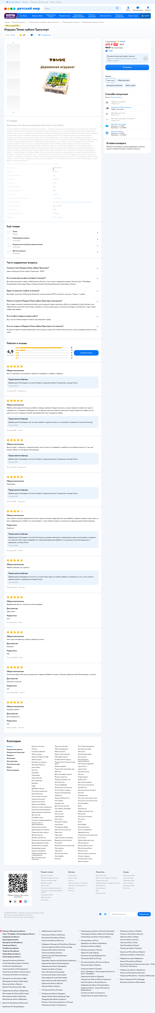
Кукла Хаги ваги (60, 782)
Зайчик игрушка (83, 861)
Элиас (80, 806)
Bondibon (35, 783)
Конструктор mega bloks (86, 764)
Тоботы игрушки (37, 754)
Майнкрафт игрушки (61, 757)
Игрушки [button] (10, 755)
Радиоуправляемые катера (40, 843)
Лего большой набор (85, 754)
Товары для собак (128, 880)
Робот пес (58, 771)
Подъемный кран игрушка (40, 832)
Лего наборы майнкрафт (63, 808)
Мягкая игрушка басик (85, 848)
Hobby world (82, 779)
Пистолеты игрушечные (39, 791)
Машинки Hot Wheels (39, 804)
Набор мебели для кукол (86, 840)
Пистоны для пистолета (39, 796)
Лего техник (59, 819)
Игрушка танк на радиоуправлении (37, 823)
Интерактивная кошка (85, 859)
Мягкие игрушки (83, 843)
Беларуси (31, 917)
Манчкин (81, 774)
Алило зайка (36, 767)
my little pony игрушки (39, 762)
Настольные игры (83, 771)
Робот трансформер (61, 749)
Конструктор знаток (61, 853)
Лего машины (82, 757)
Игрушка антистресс (61, 746)
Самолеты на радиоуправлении (42, 820)
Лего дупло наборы (61, 822)
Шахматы (81, 793)
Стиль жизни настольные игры (87, 801)
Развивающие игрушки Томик (93, 22)
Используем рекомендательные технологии (18, 915)
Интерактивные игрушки (63, 759)
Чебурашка (58, 795)
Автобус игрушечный (39, 837)
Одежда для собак (129, 885)
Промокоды (45, 885)
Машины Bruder (37, 778)
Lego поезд (58, 835)
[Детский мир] (22, 8)
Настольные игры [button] (13, 764)
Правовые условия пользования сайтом (31, 913)
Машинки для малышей (62, 754)
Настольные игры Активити (87, 790)
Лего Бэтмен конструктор (63, 787)
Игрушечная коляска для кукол (88, 835)
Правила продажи (47, 883)
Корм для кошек (128, 878)
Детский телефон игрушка (63, 774)
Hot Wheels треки (37, 817)
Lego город (58, 811)
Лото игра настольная (85, 816)
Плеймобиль (36, 775)
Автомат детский (37, 794)
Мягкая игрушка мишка (85, 845)
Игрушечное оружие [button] (14, 749)
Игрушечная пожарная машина (41, 840)
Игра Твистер (82, 787)
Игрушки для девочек (39, 851)
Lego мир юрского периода (64, 837)
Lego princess (82, 769)
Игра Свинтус (82, 808)
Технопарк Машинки (38, 765)
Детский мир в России (11, 917)
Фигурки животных (61, 777)
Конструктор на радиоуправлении (84, 760)
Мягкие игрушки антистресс (87, 853)
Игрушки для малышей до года (64, 769)
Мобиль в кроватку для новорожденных (39, 854)
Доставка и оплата (47, 875)
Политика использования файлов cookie (52, 891)
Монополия (82, 814)
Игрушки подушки (84, 856)
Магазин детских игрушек (40, 845)
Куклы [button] (9, 767)
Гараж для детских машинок (40, 830)
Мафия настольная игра (85, 811)
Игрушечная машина (38, 802)
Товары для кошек (129, 875)
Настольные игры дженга (86, 785)
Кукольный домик (84, 827)
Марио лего (58, 832)
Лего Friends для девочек (86, 746)
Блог (97, 890)
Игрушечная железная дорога (41, 810)
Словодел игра (82, 795)
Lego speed (58, 851)
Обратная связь (46, 897)
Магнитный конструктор (63, 830)
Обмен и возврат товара (49, 880)
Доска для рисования (85, 782)
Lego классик (82, 766)
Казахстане (23, 917)
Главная (7, 22)
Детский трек (36, 815)
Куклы (80, 822)
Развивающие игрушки (71, 22)
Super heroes (59, 824)
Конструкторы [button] (12, 761)
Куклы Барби (82, 824)
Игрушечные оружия (38, 799)
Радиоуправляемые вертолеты (41, 812)
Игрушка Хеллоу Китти (62, 798)
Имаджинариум (83, 777)
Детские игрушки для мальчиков (38, 858)
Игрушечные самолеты (39, 827)
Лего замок (81, 751)
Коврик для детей (60, 766)
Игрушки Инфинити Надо (40, 757)
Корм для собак (128, 883)
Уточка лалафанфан (61, 785)
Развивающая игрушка (39, 848)
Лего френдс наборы (61, 827)
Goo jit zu (35, 770)
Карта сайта (44, 900)
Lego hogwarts (59, 816)
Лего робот (58, 843)
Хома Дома (35, 773)
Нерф (33, 786)
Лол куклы (81, 819)
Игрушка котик (83, 851)
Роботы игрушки (60, 751)
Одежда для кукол (83, 832)
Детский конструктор (62, 806)
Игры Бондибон (83, 803)
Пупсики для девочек (85, 830)
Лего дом (58, 859)
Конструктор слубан (84, 749)
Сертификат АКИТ (47, 895)
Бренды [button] (10, 746)
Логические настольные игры (87, 798)
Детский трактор (37, 835)
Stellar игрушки (37, 759)
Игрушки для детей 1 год (62, 779)
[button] (145, 16)
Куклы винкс (82, 837)
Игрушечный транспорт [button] (16, 752)
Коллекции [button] (11, 758)
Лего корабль (59, 856)
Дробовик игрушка (38, 788)
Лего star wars (59, 814)
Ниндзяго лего (59, 803)
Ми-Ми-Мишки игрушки (63, 790)
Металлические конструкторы (65, 845)
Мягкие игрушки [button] (13, 770)
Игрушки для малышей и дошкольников (44, 22)
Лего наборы (59, 801)
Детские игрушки (18, 22)
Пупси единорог (37, 780)
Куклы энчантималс (38, 746)
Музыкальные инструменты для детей (65, 763)
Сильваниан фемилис (38, 751)
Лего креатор (59, 848)
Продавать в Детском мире (50, 878)
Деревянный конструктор (63, 840)
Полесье (34, 749)
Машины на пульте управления (42, 807)
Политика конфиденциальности (51, 888)
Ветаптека (126, 888)
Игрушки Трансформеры (63, 793)
